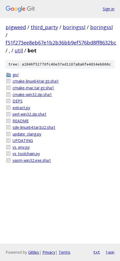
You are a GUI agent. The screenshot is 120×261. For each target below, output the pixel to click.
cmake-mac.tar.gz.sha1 (33, 87)
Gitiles (33, 252)
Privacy (48, 252)
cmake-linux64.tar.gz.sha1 (36, 81)
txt (96, 252)
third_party (44, 27)
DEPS (18, 101)
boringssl (74, 27)
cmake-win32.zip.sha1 (32, 94)
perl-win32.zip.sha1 (30, 114)
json (109, 252)
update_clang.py (27, 134)
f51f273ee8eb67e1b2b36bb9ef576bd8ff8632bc (61, 42)
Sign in (108, 8)
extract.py (21, 107)
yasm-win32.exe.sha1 (32, 160)
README (21, 120)
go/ (16, 74)
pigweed (16, 27)
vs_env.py (21, 147)
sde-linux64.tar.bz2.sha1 (34, 127)
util (19, 50)
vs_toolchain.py (26, 153)
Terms (64, 252)
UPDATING (23, 140)
